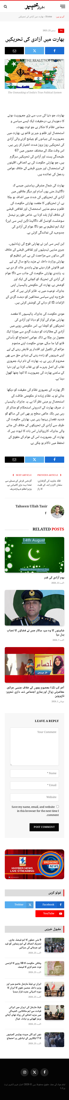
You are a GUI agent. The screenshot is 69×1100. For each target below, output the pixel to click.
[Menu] (62, 6)
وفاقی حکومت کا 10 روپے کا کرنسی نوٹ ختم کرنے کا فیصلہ (23, 965)
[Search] (6, 6)
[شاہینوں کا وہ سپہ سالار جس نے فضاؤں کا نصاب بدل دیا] (34, 608)
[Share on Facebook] (54, 50)
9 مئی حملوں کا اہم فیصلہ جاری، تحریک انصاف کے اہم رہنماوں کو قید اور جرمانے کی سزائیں (23, 944)
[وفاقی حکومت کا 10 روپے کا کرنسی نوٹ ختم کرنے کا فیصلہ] (54, 968)
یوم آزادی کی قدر (54, 577)
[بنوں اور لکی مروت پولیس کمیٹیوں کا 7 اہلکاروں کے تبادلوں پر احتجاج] (54, 1039)
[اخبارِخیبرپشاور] (34, 6)
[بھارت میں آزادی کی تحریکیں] (34, 74)
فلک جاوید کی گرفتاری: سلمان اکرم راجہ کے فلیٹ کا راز (49, 485)
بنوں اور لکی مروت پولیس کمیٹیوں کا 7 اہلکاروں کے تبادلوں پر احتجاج (23, 1036)
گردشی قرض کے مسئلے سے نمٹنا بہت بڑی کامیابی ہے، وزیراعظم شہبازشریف (18, 485)
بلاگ (61, 30)
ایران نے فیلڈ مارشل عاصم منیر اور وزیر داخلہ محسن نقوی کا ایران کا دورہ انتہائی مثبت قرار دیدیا (24, 988)
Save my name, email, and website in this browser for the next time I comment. (35, 811)
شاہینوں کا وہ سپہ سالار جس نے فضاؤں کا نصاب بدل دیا (35, 632)
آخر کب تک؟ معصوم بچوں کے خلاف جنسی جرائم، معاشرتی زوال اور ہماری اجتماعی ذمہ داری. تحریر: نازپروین (35, 692)
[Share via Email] (14, 50)
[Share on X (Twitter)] (34, 50)
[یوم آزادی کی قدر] (34, 555)
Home (48, 17)
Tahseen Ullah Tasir (32, 507)
